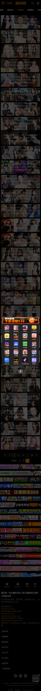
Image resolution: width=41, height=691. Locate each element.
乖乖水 (25, 331)
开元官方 (16, 347)
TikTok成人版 (25, 363)
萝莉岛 (34, 363)
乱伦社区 (7, 363)
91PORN (16, 363)
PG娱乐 (7, 347)
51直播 (16, 355)
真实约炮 (7, 331)
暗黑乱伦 (25, 355)
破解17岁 (34, 355)
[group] (36, 678)
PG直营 (25, 347)
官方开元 (25, 339)
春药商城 (16, 331)
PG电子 (34, 339)
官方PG (7, 339)
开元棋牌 (16, 339)
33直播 (7, 355)
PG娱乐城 (34, 331)
